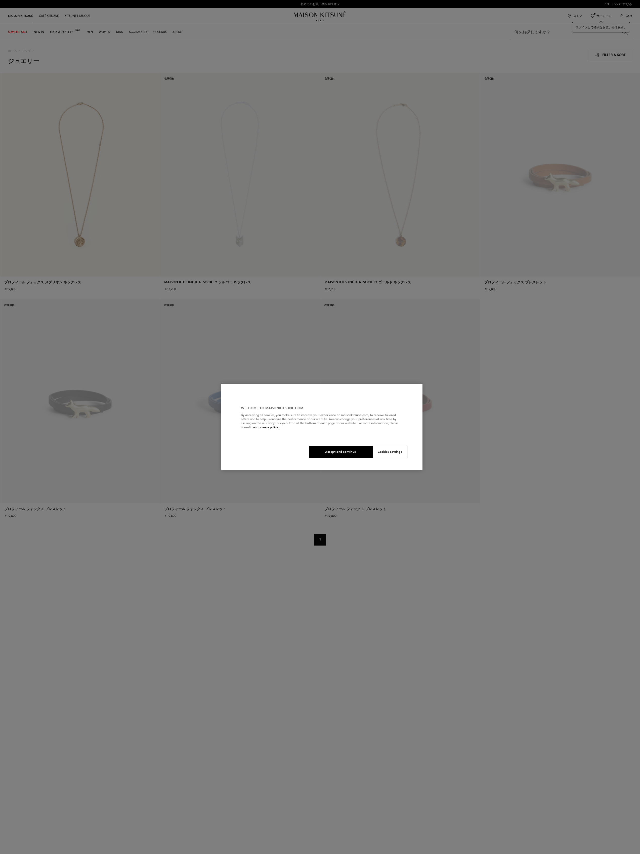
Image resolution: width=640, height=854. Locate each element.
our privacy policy (265, 427)
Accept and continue (340, 452)
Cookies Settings (390, 452)
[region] (321, 427)
